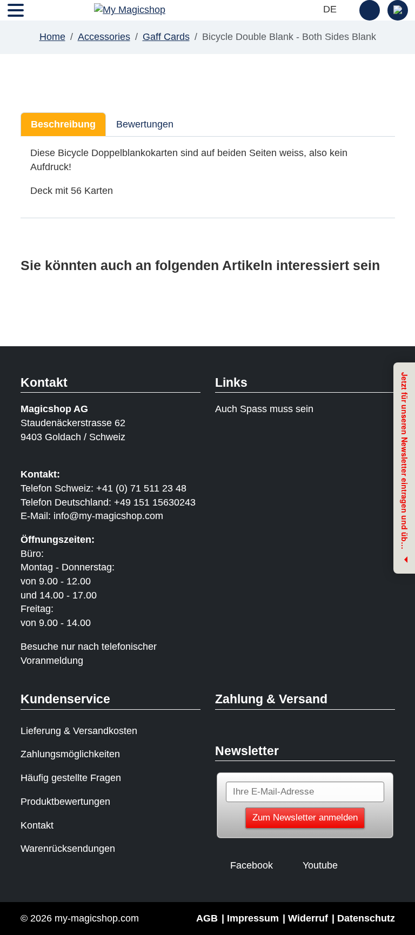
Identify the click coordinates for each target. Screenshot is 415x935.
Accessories (104, 36)
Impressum (253, 918)
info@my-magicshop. (99, 515)
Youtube (320, 865)
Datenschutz (366, 918)
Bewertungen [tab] (144, 124)
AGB (207, 918)
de (331, 9)
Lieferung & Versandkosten (79, 730)
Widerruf (308, 918)
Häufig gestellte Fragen (71, 777)
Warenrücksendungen (68, 848)
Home (52, 36)
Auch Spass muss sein (264, 408)
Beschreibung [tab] (63, 124)
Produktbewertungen (65, 801)
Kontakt (37, 825)
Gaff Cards (166, 36)
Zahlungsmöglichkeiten (70, 754)
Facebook (251, 865)
